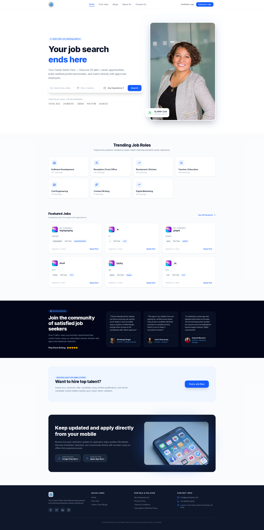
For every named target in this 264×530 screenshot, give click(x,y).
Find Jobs (103, 4)
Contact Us (141, 4)
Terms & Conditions (142, 505)
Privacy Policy (139, 501)
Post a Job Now (196, 384)
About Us (127, 4)
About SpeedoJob (141, 497)
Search (134, 88)
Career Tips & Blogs (99, 505)
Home (91, 4)
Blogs (115, 4)
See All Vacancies (205, 215)
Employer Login (204, 4)
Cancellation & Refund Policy (145, 508)
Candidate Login (187, 4)
